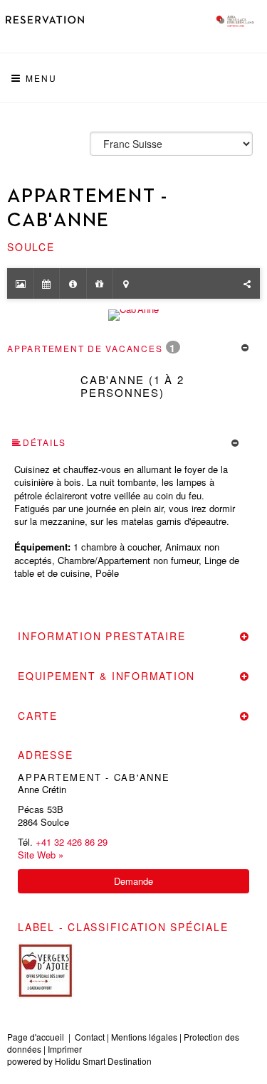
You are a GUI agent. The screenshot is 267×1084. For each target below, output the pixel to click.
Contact (90, 1037)
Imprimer (65, 1049)
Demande (133, 881)
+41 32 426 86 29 (72, 842)
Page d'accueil (35, 1037)
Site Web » (40, 855)
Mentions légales (144, 1037)
